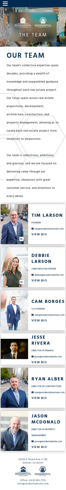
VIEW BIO (39, 234)
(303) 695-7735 (37, 480)
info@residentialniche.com (33, 484)
